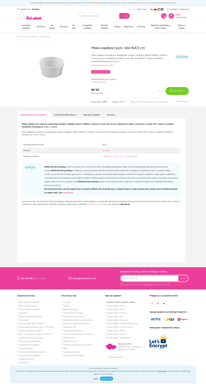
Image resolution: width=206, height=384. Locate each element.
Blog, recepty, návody (28, 305)
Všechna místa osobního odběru (121, 302)
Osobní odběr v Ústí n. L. (117, 334)
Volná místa (24, 362)
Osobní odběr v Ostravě (117, 313)
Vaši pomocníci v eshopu (73, 313)
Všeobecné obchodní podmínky (76, 323)
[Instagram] (158, 303)
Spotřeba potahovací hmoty (30, 316)
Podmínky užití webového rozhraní (77, 345)
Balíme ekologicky (70, 309)
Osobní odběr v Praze (116, 305)
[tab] (33, 114)
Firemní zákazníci (26, 348)
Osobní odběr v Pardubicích (118, 338)
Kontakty (66, 302)
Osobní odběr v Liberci (116, 330)
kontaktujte (68, 192)
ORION (122, 102)
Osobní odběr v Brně (115, 309)
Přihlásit (183, 278)
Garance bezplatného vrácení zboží (77, 320)
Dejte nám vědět (95, 204)
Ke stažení (23, 313)
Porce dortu (24, 320)
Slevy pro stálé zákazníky (29, 341)
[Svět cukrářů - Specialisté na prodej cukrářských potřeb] (29, 16)
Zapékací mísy (131, 156)
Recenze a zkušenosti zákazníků (32, 352)
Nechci (96, 378)
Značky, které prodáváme (30, 355)
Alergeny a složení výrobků (30, 330)
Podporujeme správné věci (74, 316)
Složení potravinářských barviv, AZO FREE (36, 327)
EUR (139, 9)
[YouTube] (164, 303)
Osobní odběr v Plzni (115, 316)
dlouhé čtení (163, 371)
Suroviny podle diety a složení (31, 323)
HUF (145, 9)
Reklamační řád (69, 327)
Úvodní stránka (22, 36)
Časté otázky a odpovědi (29, 302)
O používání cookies (71, 352)
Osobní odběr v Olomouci (117, 320)
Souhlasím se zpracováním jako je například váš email (147, 284)
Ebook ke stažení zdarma (29, 309)
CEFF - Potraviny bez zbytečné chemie (35, 334)
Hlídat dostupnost (98, 82)
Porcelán (106, 150)
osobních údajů (147, 284)
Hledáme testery (26, 359)
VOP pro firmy (69, 338)
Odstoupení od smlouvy (73, 330)
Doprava (66, 305)
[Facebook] (152, 303)
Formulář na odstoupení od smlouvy (78, 334)
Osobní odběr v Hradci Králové (120, 327)
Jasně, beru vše (106, 378)
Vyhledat (124, 16)
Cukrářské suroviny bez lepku (31, 338)
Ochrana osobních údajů (73, 355)
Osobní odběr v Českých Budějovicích (122, 323)
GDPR (65, 348)
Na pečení (34, 36)
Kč (134, 9)
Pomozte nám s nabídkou (29, 345)
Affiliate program (70, 341)
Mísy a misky (45, 36)
